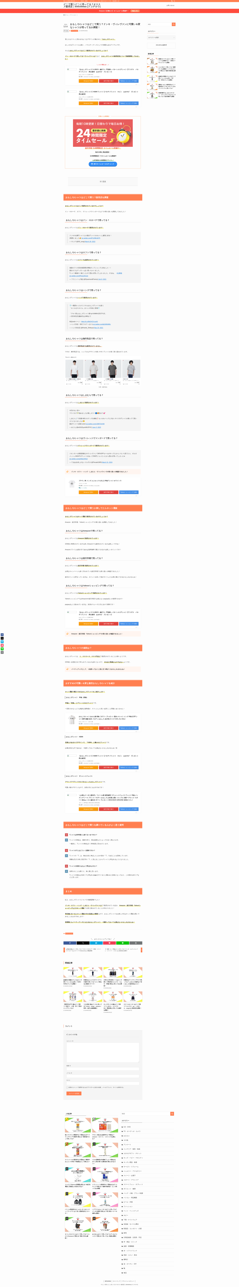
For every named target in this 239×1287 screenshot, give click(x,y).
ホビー (126, 1215)
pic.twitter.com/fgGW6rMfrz (102, 324)
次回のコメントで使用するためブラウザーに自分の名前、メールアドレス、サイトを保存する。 (96, 1087)
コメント (69, 1041)
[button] (69, 943)
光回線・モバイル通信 (131, 1224)
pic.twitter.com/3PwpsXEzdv (78, 276)
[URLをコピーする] (135, 943)
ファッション (74, 30)
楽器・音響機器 (129, 1246)
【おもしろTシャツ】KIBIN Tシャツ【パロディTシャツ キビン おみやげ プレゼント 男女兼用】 (109, 93)
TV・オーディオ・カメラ (132, 1131)
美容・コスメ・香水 (130, 1255)
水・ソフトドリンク (130, 1250)
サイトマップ (116, 1281)
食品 (125, 1273)
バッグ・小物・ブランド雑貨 (133, 1193)
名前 (68, 1065)
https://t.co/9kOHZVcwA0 (89, 321)
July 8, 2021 (102, 279)
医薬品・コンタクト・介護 (133, 1228)
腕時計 (126, 1259)
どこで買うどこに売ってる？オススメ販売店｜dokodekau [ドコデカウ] (82, 5)
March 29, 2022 (90, 241)
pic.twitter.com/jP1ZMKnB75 (91, 238)
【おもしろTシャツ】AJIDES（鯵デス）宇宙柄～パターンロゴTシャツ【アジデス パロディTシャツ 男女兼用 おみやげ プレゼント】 (108, 71)
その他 (126, 1140)
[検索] (174, 1)
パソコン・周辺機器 (130, 1197)
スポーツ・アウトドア (131, 1180)
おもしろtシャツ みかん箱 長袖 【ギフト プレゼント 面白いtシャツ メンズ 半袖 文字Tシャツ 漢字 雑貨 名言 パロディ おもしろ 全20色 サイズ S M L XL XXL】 (108, 718)
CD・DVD (127, 1127)
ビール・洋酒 (128, 1202)
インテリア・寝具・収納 (132, 1149)
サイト (68, 1080)
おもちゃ (127, 1136)
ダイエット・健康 (130, 1189)
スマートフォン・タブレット (133, 1184)
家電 (125, 1233)
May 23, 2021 (98, 328)
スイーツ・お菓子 (130, 1175)
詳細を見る (135, 11)
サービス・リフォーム (131, 1166)
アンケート (127, 1144)
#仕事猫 (119, 273)
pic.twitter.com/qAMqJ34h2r (78, 459)
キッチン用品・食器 (130, 1162)
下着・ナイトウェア (130, 1220)
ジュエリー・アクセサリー (133, 1171)
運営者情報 (108, 1281)
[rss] (172, 1)
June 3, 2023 (96, 427)
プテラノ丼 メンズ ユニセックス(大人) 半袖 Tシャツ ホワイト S (100, 480)
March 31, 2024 (107, 462)
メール (69, 1073)
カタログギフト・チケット (133, 1153)
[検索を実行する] (174, 24)
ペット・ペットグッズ (131, 1211)
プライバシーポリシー (128, 1281)
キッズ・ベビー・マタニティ (133, 1158)
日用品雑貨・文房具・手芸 (133, 1237)
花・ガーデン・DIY (130, 1264)
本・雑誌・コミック (130, 1242)
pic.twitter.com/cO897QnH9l (95, 424)
